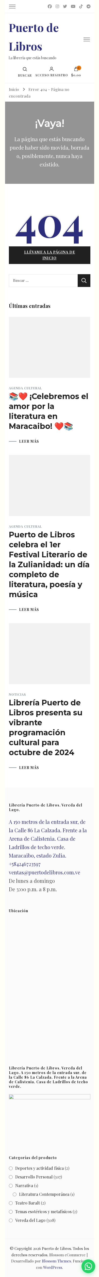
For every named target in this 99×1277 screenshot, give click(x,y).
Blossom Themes (56, 1260)
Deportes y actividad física (39, 1168)
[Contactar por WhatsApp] (88, 1266)
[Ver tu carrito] (76, 70)
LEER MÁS (29, 441)
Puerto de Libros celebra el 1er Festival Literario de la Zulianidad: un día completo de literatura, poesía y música (49, 564)
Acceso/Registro (51, 75)
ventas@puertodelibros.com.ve (44, 872)
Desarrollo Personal (34, 1176)
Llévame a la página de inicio (49, 255)
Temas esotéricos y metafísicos (43, 1211)
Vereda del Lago (30, 1220)
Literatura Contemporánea (44, 1194)
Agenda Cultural (25, 388)
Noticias (17, 694)
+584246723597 (25, 863)
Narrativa (24, 1185)
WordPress (52, 1267)
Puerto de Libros (56, 1248)
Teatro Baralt (27, 1203)
